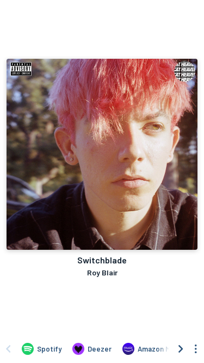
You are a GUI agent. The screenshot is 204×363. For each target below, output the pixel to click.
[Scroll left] (8, 349)
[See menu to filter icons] (196, 349)
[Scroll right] (181, 349)
